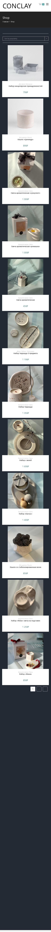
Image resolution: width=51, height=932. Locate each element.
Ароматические (23, 191)
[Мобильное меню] (46, 4)
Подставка (30, 351)
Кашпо (29, 137)
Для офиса (22, 84)
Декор (19, 351)
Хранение (29, 84)
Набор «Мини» (25, 674)
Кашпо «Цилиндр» (25, 139)
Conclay (17, 5)
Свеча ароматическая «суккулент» (25, 193)
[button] (47, 49)
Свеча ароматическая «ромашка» (25, 246)
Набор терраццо (25, 407)
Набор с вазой (25, 460)
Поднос (23, 351)
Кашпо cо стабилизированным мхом (25, 567)
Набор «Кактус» (25, 514)
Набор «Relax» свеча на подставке (25, 621)
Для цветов (23, 137)
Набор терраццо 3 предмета (26, 353)
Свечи (31, 191)
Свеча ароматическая (25, 300)
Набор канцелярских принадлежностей (25, 86)
